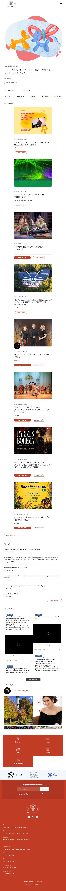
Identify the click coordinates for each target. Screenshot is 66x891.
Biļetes (48, 742)
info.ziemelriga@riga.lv (24, 839)
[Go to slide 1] (5, 90)
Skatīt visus (9, 535)
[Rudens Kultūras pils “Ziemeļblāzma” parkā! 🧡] (18, 710)
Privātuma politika (28, 881)
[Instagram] (33, 817)
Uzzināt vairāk (22, 79)
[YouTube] (37, 817)
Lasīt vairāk (54, 601)
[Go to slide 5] (18, 90)
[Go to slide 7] (24, 90)
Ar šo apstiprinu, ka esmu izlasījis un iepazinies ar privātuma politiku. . (33, 793)
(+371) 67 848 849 (8, 833)
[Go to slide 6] (21, 90)
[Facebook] (29, 817)
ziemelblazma (13, 655)
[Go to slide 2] (8, 90)
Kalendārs (18, 742)
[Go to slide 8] (27, 90)
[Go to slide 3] (11, 90)
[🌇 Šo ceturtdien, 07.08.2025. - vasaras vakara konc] (47, 710)
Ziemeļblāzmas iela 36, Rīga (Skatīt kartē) (15, 827)
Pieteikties (44, 789)
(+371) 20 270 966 (22, 833)
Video (48, 753)
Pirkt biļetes (9, 79)
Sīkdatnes (39, 881)
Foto (18, 753)
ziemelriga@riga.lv (8, 839)
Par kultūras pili (18, 763)
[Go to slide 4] (15, 90)
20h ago (20, 655)
